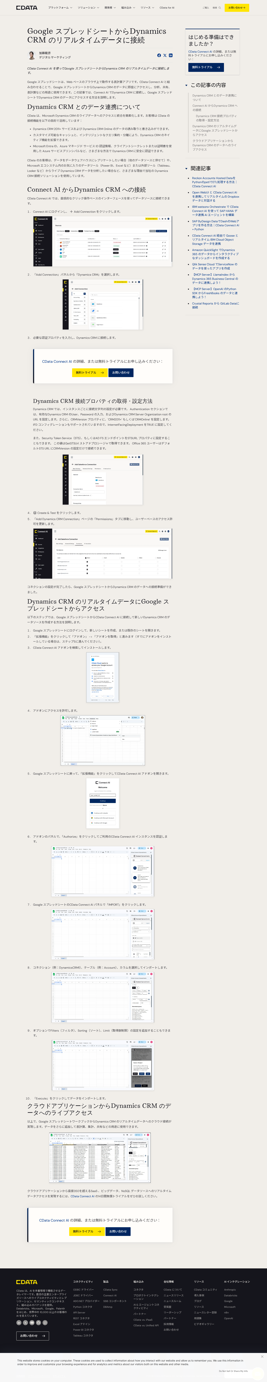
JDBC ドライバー (83, 1295)
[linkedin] (18, 1322)
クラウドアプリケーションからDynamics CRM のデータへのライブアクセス (215, 145)
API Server (79, 1312)
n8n (226, 1312)
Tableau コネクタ (83, 1335)
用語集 (198, 1318)
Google (228, 1301)
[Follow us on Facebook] (159, 55)
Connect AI (109, 1295)
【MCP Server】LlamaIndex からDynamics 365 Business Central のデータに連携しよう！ (215, 279)
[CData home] (29, 8)
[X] (25, 1322)
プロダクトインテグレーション (146, 1297)
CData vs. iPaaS (143, 1319)
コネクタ (138, 1289)
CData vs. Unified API (146, 1325)
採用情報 (169, 1324)
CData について (173, 1289)
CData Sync (110, 1289)
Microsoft (230, 1307)
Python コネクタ (82, 1307)
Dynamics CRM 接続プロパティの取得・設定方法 (216, 118)
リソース (199, 1307)
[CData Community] (45, 1322)
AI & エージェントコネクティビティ (146, 1306)
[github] (38, 1322)
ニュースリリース (174, 1295)
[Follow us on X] (165, 55)
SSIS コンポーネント (115, 1301)
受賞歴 (167, 1307)
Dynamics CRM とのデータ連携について (215, 98)
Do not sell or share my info (233, 1371)
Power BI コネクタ (83, 1329)
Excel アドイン (81, 1324)
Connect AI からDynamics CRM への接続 (215, 108)
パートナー (140, 1314)
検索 (215, 7)
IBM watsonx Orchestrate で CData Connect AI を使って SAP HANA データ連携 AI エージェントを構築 (215, 211)
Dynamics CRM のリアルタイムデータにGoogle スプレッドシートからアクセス (215, 130)
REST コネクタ (81, 1318)
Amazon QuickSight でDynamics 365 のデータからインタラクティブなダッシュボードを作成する (215, 254)
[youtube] (32, 1322)
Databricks (230, 1295)
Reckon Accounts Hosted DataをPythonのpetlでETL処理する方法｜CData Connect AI (215, 182)
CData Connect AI (57, 361)
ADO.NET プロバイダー (86, 1301)
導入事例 (199, 1295)
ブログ (198, 1301)
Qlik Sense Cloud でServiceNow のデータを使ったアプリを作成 (214, 266)
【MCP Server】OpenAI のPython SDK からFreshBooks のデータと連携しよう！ (215, 293)
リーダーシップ (172, 1312)
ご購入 (206, 7)
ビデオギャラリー (204, 1324)
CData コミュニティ (205, 1289)
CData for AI (167, 7)
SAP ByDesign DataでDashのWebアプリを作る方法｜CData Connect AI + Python (215, 225)
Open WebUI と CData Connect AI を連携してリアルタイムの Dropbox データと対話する (215, 197)
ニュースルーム (172, 1301)
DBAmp (107, 1307)
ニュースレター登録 (205, 1312)
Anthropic (230, 1289)
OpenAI (228, 1318)
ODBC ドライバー (83, 1289)
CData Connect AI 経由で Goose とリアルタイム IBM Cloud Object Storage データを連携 (215, 240)
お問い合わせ (235, 7)
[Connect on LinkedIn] (171, 55)
